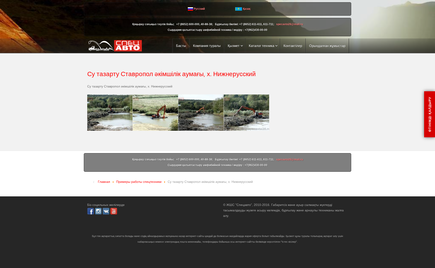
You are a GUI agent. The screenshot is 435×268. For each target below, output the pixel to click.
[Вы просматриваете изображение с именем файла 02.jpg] (155, 112)
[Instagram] (98, 211)
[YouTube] (113, 211)
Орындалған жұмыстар (327, 46)
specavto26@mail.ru (289, 24)
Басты (181, 46)
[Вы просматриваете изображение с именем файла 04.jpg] (246, 112)
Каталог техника (261, 46)
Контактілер (292, 46)
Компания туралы (207, 46)
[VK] (106, 211)
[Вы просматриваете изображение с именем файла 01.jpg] (110, 112)
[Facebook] (90, 211)
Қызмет (233, 46)
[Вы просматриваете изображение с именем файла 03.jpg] (201, 112)
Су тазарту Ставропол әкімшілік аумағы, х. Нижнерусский (171, 73)
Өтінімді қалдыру (429, 114)
